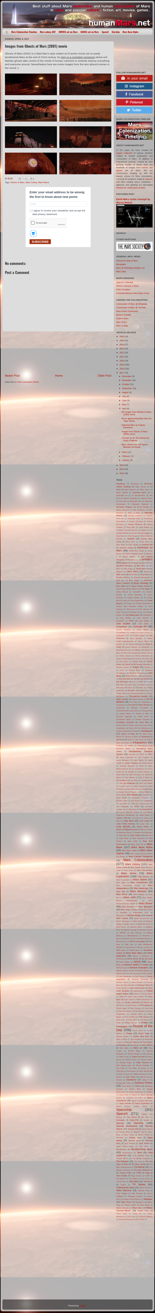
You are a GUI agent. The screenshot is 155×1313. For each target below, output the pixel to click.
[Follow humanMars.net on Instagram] (134, 89)
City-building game (132, 615)
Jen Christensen (138, 769)
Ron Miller (133, 1068)
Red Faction (148, 1042)
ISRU (150, 754)
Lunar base (128, 821)
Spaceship (124, 1110)
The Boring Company (141, 1158)
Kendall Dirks (147, 789)
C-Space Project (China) (139, 586)
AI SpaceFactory (138, 495)
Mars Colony (31, 182)
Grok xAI (146, 725)
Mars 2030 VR (137, 844)
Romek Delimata (142, 1065)
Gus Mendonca (144, 728)
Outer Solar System (136, 997)
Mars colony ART (48, 32)
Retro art (137, 1048)
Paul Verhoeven (125, 1011)
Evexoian (139, 688)
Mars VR (136, 910)
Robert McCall (138, 1057)
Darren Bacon (143, 641)
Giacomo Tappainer (124, 716)
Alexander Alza (135, 501)
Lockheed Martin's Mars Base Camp (132, 293)
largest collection (124, 153)
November (127, 380)
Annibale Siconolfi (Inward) (126, 530)
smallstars (130, 1098)
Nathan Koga (121, 968)
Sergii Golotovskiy (136, 1092)
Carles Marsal (122, 592)
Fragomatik (145, 702)
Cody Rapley (144, 621)
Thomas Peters (125, 1173)
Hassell (135, 731)
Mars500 (123, 913)
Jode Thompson (135, 775)
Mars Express (144, 877)
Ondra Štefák (121, 988)
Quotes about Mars (141, 1036)
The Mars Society (139, 1164)
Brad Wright (145, 574)
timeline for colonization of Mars (130, 188)
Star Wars (145, 1117)
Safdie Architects (139, 1074)
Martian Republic (124, 315)
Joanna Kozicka (143, 772)
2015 (122, 469)
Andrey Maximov (135, 524)
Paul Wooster (140, 1011)
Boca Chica (132, 571)
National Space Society (125, 971)
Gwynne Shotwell (122, 731)
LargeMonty (148, 801)
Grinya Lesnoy (134, 725)
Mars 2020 (132, 841)
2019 (122, 365)
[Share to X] (29, 178)
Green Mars (144, 722)
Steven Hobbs (144, 1135)
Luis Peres (135, 818)
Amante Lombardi (135, 516)
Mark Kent (148, 835)
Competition (121, 627)
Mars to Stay (122, 326)
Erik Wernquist (122, 682)
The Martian (139, 1167)
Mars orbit (130, 897)
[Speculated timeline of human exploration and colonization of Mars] (134, 139)
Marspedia (121, 264)
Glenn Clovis (143, 716)
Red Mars (123, 1045)
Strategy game (135, 1138)
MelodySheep (132, 936)
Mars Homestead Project (128, 885)
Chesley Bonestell (143, 603)
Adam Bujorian (130, 490)
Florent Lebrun (137, 699)
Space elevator (125, 1103)
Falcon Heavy (121, 693)
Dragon (136, 667)
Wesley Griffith (130, 1205)
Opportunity (137, 991)
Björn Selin (146, 563)
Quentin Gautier (122, 1036)
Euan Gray (132, 685)
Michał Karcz (121, 941)
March (125, 452)
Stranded (119, 1138)
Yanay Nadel (121, 1214)
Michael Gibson (144, 939)
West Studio (144, 1205)
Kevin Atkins (145, 792)
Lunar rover (144, 824)
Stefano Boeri (124, 1132)
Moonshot (120, 959)
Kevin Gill (120, 795)
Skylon (134, 1095)
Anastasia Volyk (134, 518)
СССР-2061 (139, 1219)
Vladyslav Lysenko (135, 1196)
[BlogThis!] (26, 178)
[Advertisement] (58, 352)
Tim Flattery (133, 1179)
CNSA (131, 621)
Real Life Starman (132, 1042)
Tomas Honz (121, 1181)
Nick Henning (134, 973)
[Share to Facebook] (31, 178)
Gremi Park (120, 725)
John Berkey (130, 777)
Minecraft (129, 947)
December (127, 376)
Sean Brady (126, 1086)
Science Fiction (144, 1082)
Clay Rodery (125, 618)
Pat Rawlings (145, 1005)
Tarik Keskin (144, 1143)
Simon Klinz (123, 1095)
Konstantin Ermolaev (140, 798)
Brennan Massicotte (142, 577)
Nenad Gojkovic (144, 971)
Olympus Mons (144, 985)
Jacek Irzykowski (126, 757)
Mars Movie (43, 182)
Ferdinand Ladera (137, 693)
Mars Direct (121, 322)
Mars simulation (128, 907)
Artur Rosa (120, 545)
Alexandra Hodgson (124, 507)
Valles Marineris (124, 1190)
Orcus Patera (147, 994)
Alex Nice (122, 501)
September (127, 388)
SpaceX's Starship (124, 282)
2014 (122, 473)
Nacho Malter (124, 962)
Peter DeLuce (144, 1017)
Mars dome (128, 873)
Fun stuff (131, 705)
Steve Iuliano (129, 1135)
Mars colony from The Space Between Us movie (134, 445)
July (124, 396)
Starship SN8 (133, 1129)
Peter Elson (120, 1020)
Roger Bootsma (142, 1062)
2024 (122, 344)
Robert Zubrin (131, 1060)
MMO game (121, 950)
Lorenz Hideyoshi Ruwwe (129, 812)
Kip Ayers (146, 795)
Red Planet (134, 1045)
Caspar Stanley (133, 598)
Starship (116, 32)
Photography (122, 1026)
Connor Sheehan (123, 630)
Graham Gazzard (142, 719)
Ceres (125, 600)
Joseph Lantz (124, 786)
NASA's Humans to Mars (127, 286)
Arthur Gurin (144, 542)
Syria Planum (129, 1143)
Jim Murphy (129, 772)
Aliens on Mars (134, 513)
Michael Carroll (129, 939)
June (124, 400)
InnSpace (120, 746)
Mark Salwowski (138, 838)
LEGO (136, 806)
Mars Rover (146, 903)
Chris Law (131, 609)
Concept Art (140, 626)
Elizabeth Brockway (137, 673)
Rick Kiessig (148, 1054)
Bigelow (125, 563)
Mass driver (138, 921)
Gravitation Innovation (125, 722)
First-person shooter (138, 696)
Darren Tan (120, 644)
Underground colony (125, 1187)
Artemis (130, 539)
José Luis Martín (146, 783)
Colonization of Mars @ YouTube (131, 307)
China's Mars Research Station (129, 606)
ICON (130, 740)
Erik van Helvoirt (143, 679)
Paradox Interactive (132, 1002)
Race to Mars (121, 1039)
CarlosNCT (137, 592)
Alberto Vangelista (131, 498)
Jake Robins (139, 760)
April (124, 408)
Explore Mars (122, 318)
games (119, 170)
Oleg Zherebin (128, 985)
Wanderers (139, 1202)
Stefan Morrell (147, 1129)
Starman (120, 1123)
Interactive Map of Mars (127, 261)
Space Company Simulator (142, 1101)
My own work (147, 959)
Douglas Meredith (143, 664)
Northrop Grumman (140, 979)
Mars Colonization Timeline (24, 32)
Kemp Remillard (133, 789)
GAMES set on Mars (90, 32)
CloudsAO (120, 621)
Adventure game (139, 492)
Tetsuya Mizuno (122, 1158)
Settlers (150, 1092)
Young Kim (137, 1214)
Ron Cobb (120, 1068)
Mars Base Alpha (130, 32)
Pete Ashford (130, 1017)
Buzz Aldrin (121, 586)
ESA (141, 682)
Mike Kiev (129, 944)
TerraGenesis (127, 1153)
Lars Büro (123, 804)
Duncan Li (148, 667)
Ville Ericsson (137, 1193)
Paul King (149, 1008)
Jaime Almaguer (122, 760)
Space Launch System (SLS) (131, 1106)
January (126, 460)
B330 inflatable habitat (134, 554)
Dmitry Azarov (125, 656)
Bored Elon (133, 574)
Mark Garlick (135, 835)
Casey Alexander (135, 595)
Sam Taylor (131, 1077)
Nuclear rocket (122, 982)
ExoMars (131, 690)
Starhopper (120, 1120)
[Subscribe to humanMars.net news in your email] (134, 81)
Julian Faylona (139, 786)
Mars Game (140, 879)
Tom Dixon (146, 1179)
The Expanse (122, 1161)
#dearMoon (120, 484)
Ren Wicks (124, 1048)
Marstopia (120, 915)
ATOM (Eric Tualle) (136, 551)
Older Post (104, 375)
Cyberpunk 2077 (122, 635)
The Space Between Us (143, 1170)
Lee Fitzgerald (122, 806)
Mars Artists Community (127, 311)
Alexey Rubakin (143, 507)
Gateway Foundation (139, 708)
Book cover (120, 574)
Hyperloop (146, 737)
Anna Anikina (144, 527)
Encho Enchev (132, 676)
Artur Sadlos (133, 545)
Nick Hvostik (148, 973)
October (126, 384)
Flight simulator (122, 699)
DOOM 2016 (137, 662)
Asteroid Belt (147, 545)
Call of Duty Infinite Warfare (127, 589)
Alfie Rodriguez (139, 510)
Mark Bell (123, 835)
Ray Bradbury (136, 1039)
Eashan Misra (134, 670)
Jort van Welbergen (127, 783)
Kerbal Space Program (128, 792)
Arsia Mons (120, 536)
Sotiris (140, 1098)
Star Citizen (132, 1117)
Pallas (118, 1002)
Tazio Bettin (144, 1146)
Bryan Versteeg (141, 583)
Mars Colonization (138, 860)
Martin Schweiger (123, 921)
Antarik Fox (145, 530)
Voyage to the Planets (131, 1199)
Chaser (129, 603)
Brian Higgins (134, 580)
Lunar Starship (123, 826)
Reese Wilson (147, 1045)
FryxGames (120, 705)
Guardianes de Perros (125, 728)
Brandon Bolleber (123, 577)
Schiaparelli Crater (123, 1083)
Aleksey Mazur (147, 498)
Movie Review (133, 959)
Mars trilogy (125, 910)
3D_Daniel (135, 484)
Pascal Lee (148, 1002)
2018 (122, 369)
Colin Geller (143, 624)
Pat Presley (132, 1005)
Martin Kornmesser (141, 918)
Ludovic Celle (121, 818)
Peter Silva (132, 1020)
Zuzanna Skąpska (146, 1216)
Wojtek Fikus (143, 1211)
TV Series (138, 1184)
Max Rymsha (136, 933)
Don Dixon (124, 662)
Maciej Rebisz (143, 827)
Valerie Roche (144, 1188)
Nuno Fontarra (137, 982)
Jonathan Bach (147, 780)
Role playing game (124, 1065)
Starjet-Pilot (134, 1120)
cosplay (133, 633)
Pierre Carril (137, 1030)
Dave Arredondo (135, 644)
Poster (129, 1033)
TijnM (147, 1176)
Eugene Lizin (145, 685)
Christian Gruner (136, 612)
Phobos (144, 1023)
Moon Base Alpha (134, 953)
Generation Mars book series (127, 711)
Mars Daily (121, 271)
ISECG (141, 754)
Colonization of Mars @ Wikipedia (131, 304)
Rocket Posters (147, 1060)
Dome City (148, 659)
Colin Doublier (123, 624)
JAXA (141, 766)
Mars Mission (138, 891)
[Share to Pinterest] (33, 178)
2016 (122, 465)
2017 (122, 373)
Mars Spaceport (145, 907)
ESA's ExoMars (123, 289)
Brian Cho (120, 580)
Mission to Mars (143, 947)
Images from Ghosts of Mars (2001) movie (134, 432)
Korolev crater (121, 801)
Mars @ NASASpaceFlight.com (130, 268)
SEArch (138, 1086)
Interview (132, 754)
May (124, 404)
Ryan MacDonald (146, 1071)
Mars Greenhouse (138, 882)
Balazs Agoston (129, 557)
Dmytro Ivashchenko (124, 659)
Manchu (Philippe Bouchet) (127, 829)
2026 (122, 336)
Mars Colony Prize (137, 867)
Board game (141, 569)
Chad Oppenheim (137, 600)
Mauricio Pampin (146, 930)
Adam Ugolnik (122, 492)
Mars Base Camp (129, 850)
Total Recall (148, 1181)
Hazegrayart (147, 731)
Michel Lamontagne (138, 941)
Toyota (123, 1185)
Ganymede (120, 708)
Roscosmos (131, 1071)
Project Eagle (143, 1033)
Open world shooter (137, 988)
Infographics (140, 742)
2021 (122, 357)
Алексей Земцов (125, 1219)
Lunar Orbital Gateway (125, 824)
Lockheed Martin (146, 809)
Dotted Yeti (128, 664)
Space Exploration (142, 1103)
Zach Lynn (131, 1216)
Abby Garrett (140, 487)
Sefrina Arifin (135, 1089)
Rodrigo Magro (126, 1062)
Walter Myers (126, 1202)
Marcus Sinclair (147, 830)
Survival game (134, 1140)
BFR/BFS (147, 559)
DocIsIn (138, 659)
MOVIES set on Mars (68, 32)
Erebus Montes (147, 676)
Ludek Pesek (144, 815)
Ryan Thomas (124, 1074)
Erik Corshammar (126, 679)
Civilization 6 (148, 615)
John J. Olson (144, 777)
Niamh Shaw (121, 973)
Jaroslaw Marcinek (127, 766)
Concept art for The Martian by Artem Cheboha (135, 439)
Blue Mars (141, 566)
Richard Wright (133, 1054)
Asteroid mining (126, 548)
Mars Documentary (145, 870)
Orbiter (136, 994)
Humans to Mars (131, 737)
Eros (134, 682)
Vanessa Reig (143, 1190)
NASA (137, 961)
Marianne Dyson (125, 832)
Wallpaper (148, 1199)
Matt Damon (121, 927)
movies (145, 167)
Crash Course (144, 633)
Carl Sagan (145, 589)
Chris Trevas (121, 612)
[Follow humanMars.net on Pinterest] (134, 105)
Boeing (146, 572)
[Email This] (24, 178)
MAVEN (123, 933)
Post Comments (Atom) (28, 382)
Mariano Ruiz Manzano (144, 832)
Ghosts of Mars (17, 182)
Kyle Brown (135, 801)
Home (59, 375)
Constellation (121, 633)
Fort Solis (133, 702)
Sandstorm (131, 1080)
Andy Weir (131, 527)
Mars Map (120, 891)
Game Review (144, 705)
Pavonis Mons (137, 1014)
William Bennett (122, 1208)
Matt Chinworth (144, 924)
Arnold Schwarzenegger (140, 533)
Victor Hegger (121, 1193)
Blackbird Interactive (124, 566)
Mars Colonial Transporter (141, 856)
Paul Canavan (135, 1008)
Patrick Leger (121, 1008)
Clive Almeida (143, 618)
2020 (122, 361)
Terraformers (121, 1149)
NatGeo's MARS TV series (136, 965)
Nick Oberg (139, 976)
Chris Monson (143, 609)
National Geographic (139, 967)
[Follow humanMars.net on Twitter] (134, 113)
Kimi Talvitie (132, 795)
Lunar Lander (144, 821)
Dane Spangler (136, 638)
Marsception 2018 (140, 913)
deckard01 (145, 647)
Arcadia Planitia (122, 533)
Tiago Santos (136, 1176)
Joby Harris (120, 775)
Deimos (138, 650)
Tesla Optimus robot (140, 1155)
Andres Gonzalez (136, 521)
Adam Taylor (145, 490)
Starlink (146, 1120)
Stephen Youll (139, 1132)
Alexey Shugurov (122, 510)
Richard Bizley (134, 1051)
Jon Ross (134, 780)
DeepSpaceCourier (123, 650)
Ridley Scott (123, 1057)
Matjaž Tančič (129, 924)
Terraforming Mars (142, 1149)
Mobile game (135, 950)
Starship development (126, 1126)
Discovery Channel (131, 653)
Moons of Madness (141, 956)
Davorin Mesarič (131, 647)
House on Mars (128, 734)
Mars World (148, 910)
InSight (130, 746)
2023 (122, 348)
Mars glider (121, 883)
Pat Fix (121, 1005)
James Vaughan (131, 763)
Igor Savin (139, 740)
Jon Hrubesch (121, 780)
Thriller (138, 1173)
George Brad (148, 711)
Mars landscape (141, 888)
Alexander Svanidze (140, 504)
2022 (122, 352)
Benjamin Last (133, 560)
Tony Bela (133, 1181)
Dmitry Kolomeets (142, 656)
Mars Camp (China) (137, 854)
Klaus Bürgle (121, 798)
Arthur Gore (130, 542)
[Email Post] (19, 178)
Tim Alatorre (121, 1179)
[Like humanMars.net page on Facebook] (134, 97)
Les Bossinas (131, 809)
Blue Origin (128, 569)
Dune (122, 670)
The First (137, 1161)
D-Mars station (139, 635)
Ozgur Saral (128, 999)
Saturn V (145, 1080)
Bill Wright (135, 563)
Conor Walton (143, 630)
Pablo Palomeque (143, 999)
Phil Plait (143, 1020)
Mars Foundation (123, 880)
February (126, 456)
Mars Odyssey (139, 894)
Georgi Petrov (125, 714)
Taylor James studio (125, 1146)
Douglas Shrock (122, 667)
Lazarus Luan (144, 804)
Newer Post (12, 375)
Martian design (134, 915)
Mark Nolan (123, 838)
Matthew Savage (130, 930)
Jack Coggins (143, 757)
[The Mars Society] (134, 250)
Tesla (139, 1152)
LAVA (133, 804)
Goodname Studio (123, 719)
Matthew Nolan (136, 927)
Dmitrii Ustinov (147, 653)
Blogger (82, 1306)
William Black (137, 1208)
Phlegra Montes (131, 1023)
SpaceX (105, 32)
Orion (121, 997)
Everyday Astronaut (124, 688)
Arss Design (132, 536)
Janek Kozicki (147, 763)
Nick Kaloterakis (125, 976)
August (125, 392)
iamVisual (120, 740)
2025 (122, 340)
